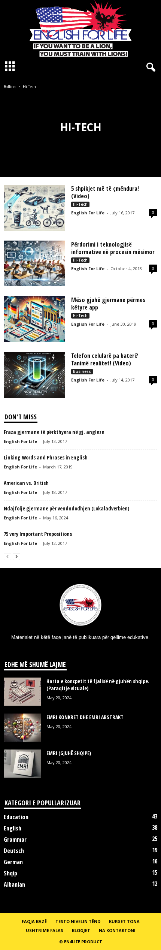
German (13, 862)
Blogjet (81, 930)
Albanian (14, 884)
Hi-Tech (80, 204)
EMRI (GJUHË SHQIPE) (68, 753)
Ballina (10, 86)
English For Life (87, 212)
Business (82, 371)
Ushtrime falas (44, 930)
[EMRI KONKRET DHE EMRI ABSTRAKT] (22, 728)
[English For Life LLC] (80, 28)
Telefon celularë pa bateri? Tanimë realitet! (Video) (104, 359)
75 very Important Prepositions (38, 533)
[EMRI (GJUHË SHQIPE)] (22, 764)
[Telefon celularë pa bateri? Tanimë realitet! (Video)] (34, 375)
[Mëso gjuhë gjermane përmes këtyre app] (34, 319)
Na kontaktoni (117, 930)
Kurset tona (124, 921)
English (12, 828)
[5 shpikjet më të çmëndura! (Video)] (34, 208)
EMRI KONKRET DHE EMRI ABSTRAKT (85, 717)
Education (16, 817)
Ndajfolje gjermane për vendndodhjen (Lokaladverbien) (66, 508)
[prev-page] (7, 556)
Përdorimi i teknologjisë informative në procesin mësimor (113, 248)
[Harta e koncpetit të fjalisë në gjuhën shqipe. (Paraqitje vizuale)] (22, 692)
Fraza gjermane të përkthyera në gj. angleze (54, 431)
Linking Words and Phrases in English (46, 457)
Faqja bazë (34, 921)
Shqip (10, 873)
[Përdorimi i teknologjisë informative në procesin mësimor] (34, 264)
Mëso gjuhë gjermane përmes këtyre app (108, 303)
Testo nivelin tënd (77, 921)
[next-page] (16, 556)
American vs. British (26, 482)
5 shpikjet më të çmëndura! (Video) (105, 192)
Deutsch (14, 851)
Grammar (15, 839)
